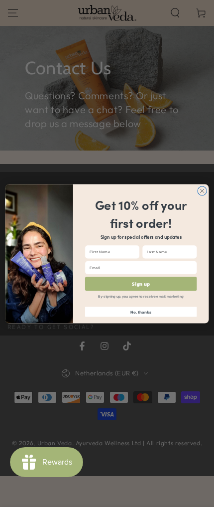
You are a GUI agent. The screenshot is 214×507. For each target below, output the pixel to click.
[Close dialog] (202, 190)
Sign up (141, 284)
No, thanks (140, 312)
